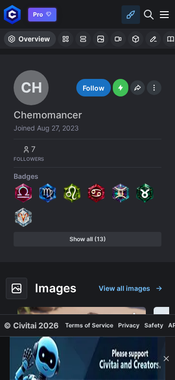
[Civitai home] (12, 14)
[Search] (149, 14)
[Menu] (164, 14)
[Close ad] (166, 358)
